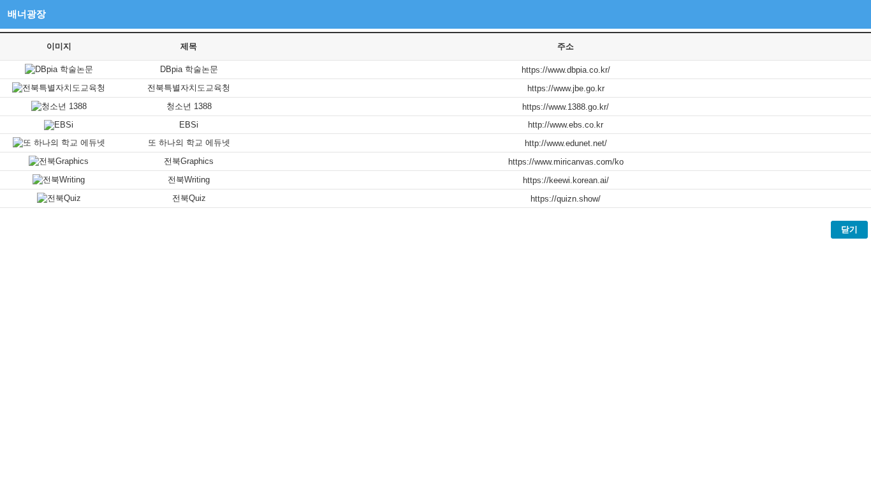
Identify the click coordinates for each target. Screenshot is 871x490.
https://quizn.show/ (566, 199)
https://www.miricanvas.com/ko (566, 162)
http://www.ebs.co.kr (565, 125)
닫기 (849, 229)
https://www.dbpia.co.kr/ (566, 70)
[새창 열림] (59, 69)
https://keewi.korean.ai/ (566, 180)
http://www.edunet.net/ (566, 143)
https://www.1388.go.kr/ (565, 107)
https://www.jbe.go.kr (565, 88)
